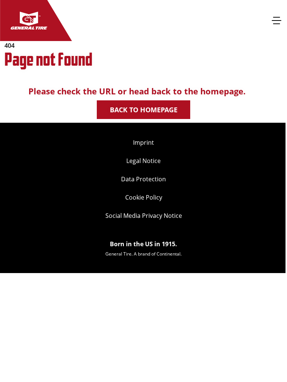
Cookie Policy (143, 197)
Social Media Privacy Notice (143, 216)
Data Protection (143, 179)
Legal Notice (143, 161)
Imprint (143, 142)
